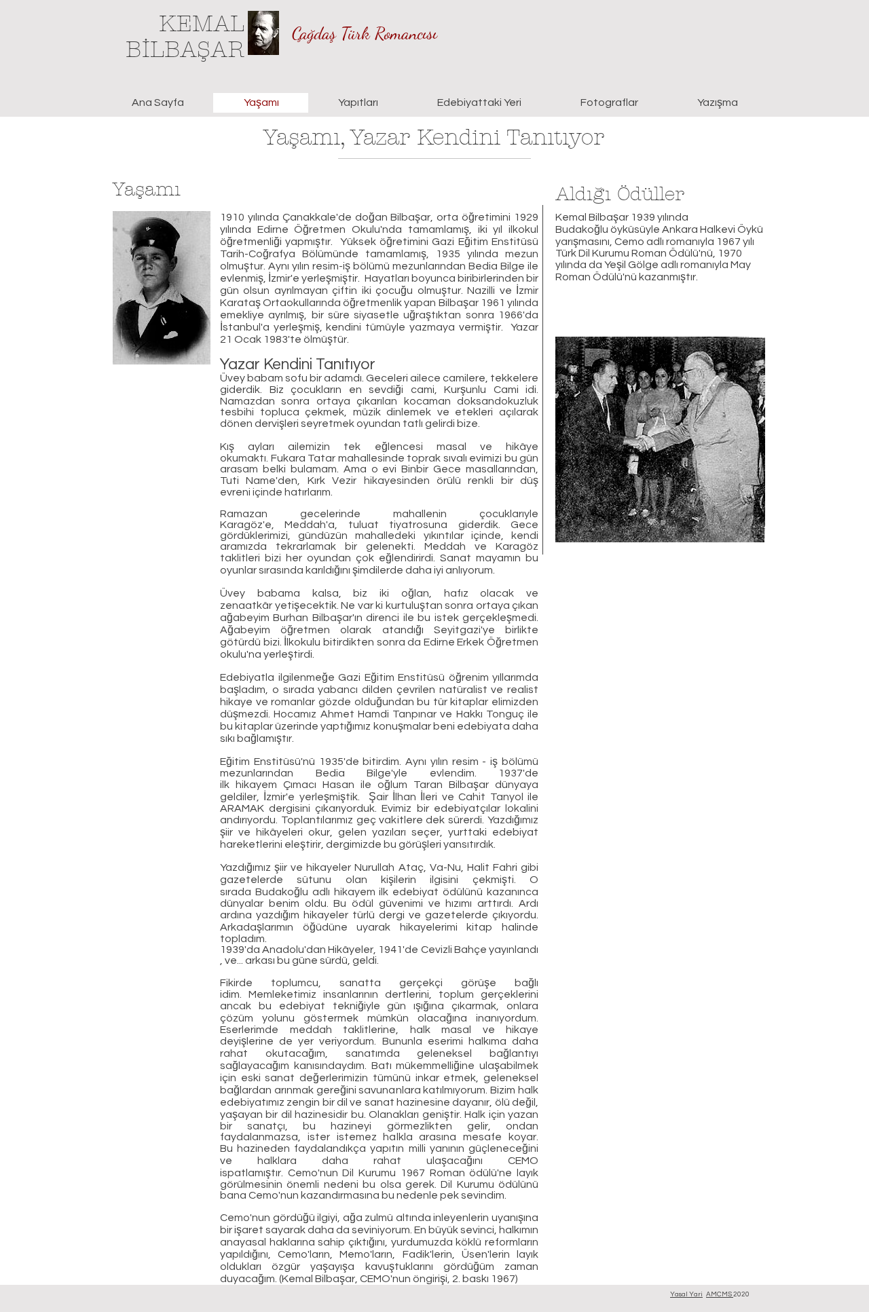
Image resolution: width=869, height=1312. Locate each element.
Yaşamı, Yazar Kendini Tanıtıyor (433, 137)
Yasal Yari (686, 1294)
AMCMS (719, 1294)
